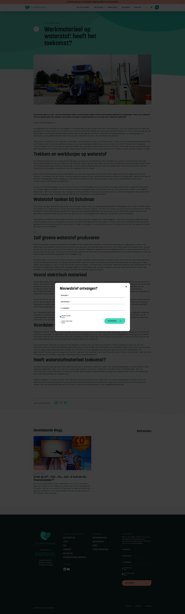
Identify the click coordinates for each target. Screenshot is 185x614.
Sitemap (148, 606)
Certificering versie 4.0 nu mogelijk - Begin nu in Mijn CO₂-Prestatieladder (92, 2)
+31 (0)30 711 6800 (45, 565)
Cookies (138, 606)
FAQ (64, 546)
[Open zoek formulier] (147, 7)
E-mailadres (127, 562)
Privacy (128, 606)
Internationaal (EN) (129, 574)
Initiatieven (98, 542)
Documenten (69, 538)
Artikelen (68, 554)
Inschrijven (130, 583)
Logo (65, 542)
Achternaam (128, 556)
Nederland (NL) (128, 569)
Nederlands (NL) (66, 316)
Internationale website (74, 557)
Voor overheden (100, 550)
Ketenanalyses (99, 538)
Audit (95, 546)
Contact (67, 550)
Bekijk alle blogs (144, 431)
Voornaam (127, 549)
